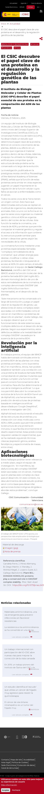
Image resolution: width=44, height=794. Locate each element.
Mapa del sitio (16, 760)
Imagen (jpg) (11, 548)
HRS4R (22, 7)
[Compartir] (41, 38)
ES (38, 7)
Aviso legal (5, 762)
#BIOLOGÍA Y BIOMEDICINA (15, 44)
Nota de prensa (12, 551)
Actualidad (13, 3)
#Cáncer (35, 44)
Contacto (5, 760)
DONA (30, 7)
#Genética (7, 48)
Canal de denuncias (9, 768)
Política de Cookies (20, 762)
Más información (9, 785)
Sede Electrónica (11, 7)
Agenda (24, 3)
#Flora (17, 48)
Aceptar (5, 790)
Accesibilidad (28, 760)
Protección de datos (25, 765)
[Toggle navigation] (41, 12)
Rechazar (16, 790)
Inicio (3, 24)
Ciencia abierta (36, 3)
